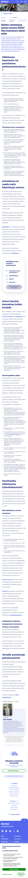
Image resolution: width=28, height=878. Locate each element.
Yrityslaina (16, 841)
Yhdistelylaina (4, 838)
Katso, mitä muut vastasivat (14, 287)
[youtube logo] (17, 831)
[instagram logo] (10, 831)
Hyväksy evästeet (14, 869)
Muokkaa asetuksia (7, 874)
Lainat (2, 836)
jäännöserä (15, 253)
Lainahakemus (17, 836)
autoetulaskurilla (15, 615)
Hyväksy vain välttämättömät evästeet (21, 874)
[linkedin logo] (2, 831)
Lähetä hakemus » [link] (14, 770)
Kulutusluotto (17, 838)
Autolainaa (5, 227)
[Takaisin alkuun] (24, 821)
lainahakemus (6, 697)
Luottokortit (4, 841)
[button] (22, 1)
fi (21, 2)
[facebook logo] (6, 831)
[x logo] (14, 831)
